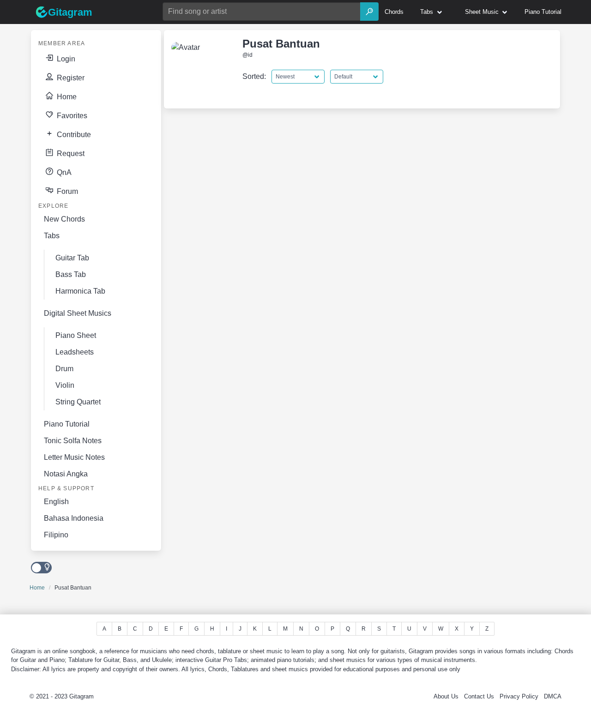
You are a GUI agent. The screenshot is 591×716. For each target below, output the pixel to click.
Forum (66, 191)
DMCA (552, 696)
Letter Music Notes (74, 457)
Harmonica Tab (80, 291)
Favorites (71, 116)
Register (69, 78)
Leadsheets (74, 352)
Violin (64, 385)
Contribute (73, 134)
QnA (63, 172)
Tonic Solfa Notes (73, 441)
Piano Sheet (75, 335)
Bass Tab (70, 274)
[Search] (369, 11)
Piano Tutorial (67, 424)
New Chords (64, 219)
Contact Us (479, 696)
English (56, 501)
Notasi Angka (66, 474)
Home (66, 97)
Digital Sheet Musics (77, 313)
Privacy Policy (519, 696)
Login (65, 59)
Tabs (52, 236)
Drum (64, 369)
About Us (446, 696)
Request (69, 153)
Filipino (56, 535)
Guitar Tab (72, 258)
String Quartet (78, 402)
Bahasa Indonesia (73, 518)
